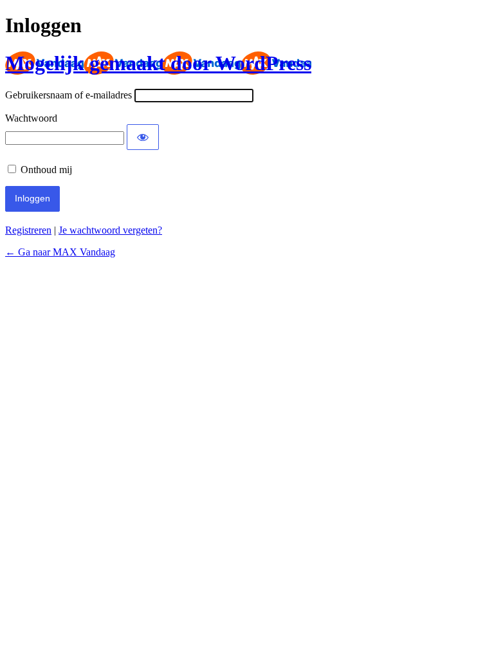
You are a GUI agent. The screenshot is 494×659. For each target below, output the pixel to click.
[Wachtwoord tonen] (143, 137)
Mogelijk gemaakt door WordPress (158, 63)
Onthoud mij (46, 169)
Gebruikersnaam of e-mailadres (68, 94)
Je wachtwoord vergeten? (110, 230)
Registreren (28, 230)
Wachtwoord (31, 118)
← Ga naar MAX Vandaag (60, 251)
